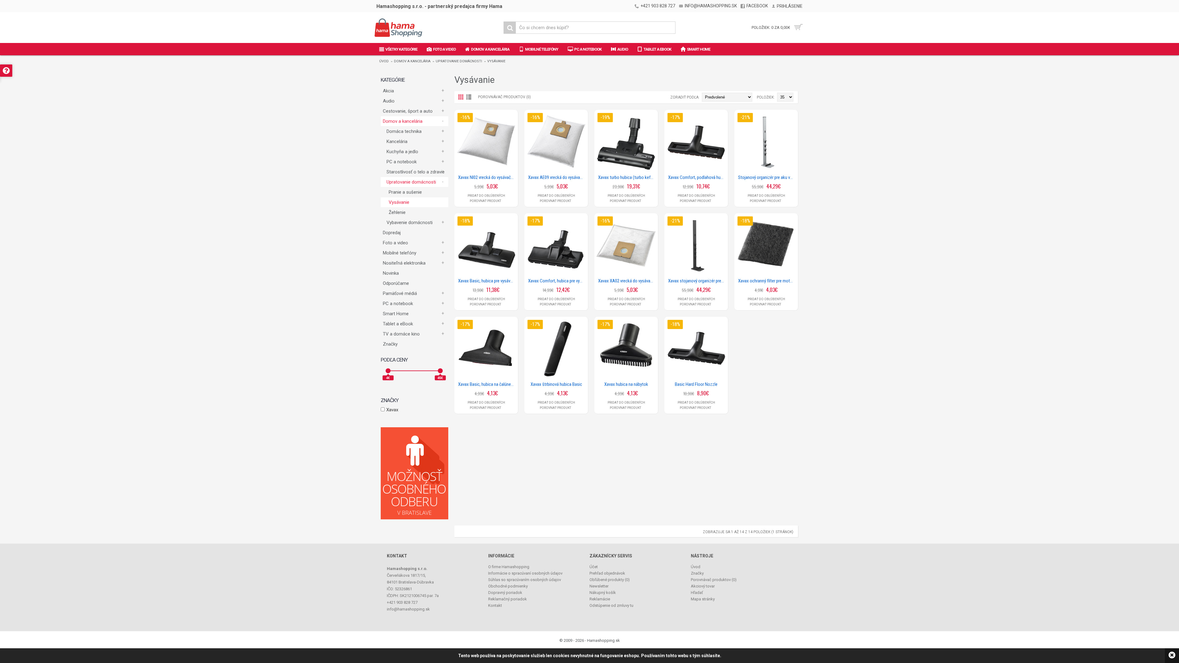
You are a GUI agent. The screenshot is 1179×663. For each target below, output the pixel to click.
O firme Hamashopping (508, 566)
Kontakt (495, 605)
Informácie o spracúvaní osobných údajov (525, 573)
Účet (594, 566)
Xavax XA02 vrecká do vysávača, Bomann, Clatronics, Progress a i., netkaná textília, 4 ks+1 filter (627, 281)
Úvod (384, 61)
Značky (390, 344)
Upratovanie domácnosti (459, 61)
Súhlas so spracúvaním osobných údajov (524, 579)
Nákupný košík (603, 592)
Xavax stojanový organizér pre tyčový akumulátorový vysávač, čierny (697, 281)
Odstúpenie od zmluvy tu (611, 605)
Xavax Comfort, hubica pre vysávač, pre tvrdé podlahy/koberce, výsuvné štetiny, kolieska (557, 281)
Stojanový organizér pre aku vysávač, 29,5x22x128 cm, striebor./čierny (767, 177)
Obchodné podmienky (508, 586)
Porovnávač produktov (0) (504, 97)
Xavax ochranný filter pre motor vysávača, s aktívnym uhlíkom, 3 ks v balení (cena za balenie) (767, 281)
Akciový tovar (703, 586)
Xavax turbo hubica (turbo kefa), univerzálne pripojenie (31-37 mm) (627, 177)
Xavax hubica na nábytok (626, 384)
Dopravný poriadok (505, 592)
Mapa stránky (703, 599)
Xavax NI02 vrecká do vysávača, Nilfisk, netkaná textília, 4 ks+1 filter (487, 177)
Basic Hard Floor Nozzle (696, 384)
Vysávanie (496, 61)
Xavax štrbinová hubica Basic (556, 384)
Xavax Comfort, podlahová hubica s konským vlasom (697, 177)
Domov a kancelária (412, 61)
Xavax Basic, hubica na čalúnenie (487, 384)
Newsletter (599, 586)
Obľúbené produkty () (610, 579)
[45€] (440, 370)
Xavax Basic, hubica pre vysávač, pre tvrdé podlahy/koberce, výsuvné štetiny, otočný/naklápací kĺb (487, 281)
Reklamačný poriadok (507, 599)
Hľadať (697, 592)
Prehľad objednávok (607, 573)
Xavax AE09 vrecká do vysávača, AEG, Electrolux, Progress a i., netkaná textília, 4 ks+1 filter (557, 177)
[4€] (388, 370)
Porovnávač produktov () (714, 579)
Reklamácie (600, 599)
